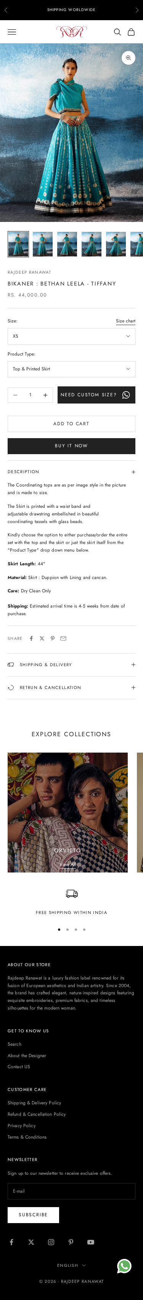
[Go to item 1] (18, 244)
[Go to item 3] (67, 244)
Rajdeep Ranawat (29, 272)
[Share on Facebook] (31, 638)
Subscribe (33, 1214)
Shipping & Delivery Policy (34, 1102)
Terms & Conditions (27, 1137)
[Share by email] (63, 638)
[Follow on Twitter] (31, 1242)
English (67, 1265)
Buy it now (71, 445)
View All (67, 864)
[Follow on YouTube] (91, 1242)
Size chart (125, 320)
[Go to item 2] (42, 244)
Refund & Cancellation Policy (37, 1114)
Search (14, 1044)
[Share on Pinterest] (53, 638)
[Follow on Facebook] (11, 1242)
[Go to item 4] (91, 244)
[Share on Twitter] (42, 638)
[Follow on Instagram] (51, 1242)
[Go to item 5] (116, 244)
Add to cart (71, 423)
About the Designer (27, 1055)
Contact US (19, 1066)
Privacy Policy (21, 1125)
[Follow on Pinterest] (71, 1242)
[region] (71, 902)
